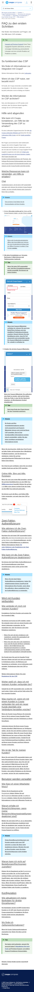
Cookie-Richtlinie (18, 983)
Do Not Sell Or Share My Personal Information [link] (13, 985)
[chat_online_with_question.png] (18, 391)
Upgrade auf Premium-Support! (14, 44)
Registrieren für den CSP (9, 676)
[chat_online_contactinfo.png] (18, 319)
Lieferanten (27, 73)
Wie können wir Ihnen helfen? (9, 12)
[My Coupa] (27, 2)
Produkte (20, 12)
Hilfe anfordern (20, 17)
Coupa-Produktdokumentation (9, 14)
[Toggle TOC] (3, 2)
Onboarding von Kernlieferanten (20, 15)
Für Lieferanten (7, 15)
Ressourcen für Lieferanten (24, 14)
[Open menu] (31, 2)
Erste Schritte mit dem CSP (8, 17)
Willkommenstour (7, 484)
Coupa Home (6, 988)
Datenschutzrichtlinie (7, 983)
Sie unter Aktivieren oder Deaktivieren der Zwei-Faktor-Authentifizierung (15, 547)
